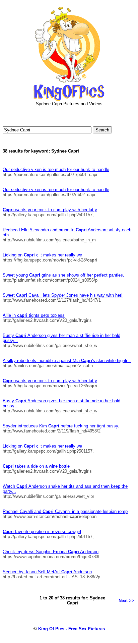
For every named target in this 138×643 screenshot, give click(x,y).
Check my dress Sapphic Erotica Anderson (50, 551)
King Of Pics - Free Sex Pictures (71, 628)
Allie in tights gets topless (34, 315)
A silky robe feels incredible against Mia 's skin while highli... (67, 360)
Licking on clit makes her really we (42, 254)
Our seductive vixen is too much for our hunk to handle (56, 169)
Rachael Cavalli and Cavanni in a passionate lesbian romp (65, 511)
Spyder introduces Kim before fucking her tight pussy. (61, 425)
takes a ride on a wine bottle (36, 466)
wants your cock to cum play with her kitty (50, 209)
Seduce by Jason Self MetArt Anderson (47, 571)
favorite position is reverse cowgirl (42, 531)
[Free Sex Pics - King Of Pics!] (69, 99)
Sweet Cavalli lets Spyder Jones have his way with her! (63, 295)
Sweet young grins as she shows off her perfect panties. (63, 275)
